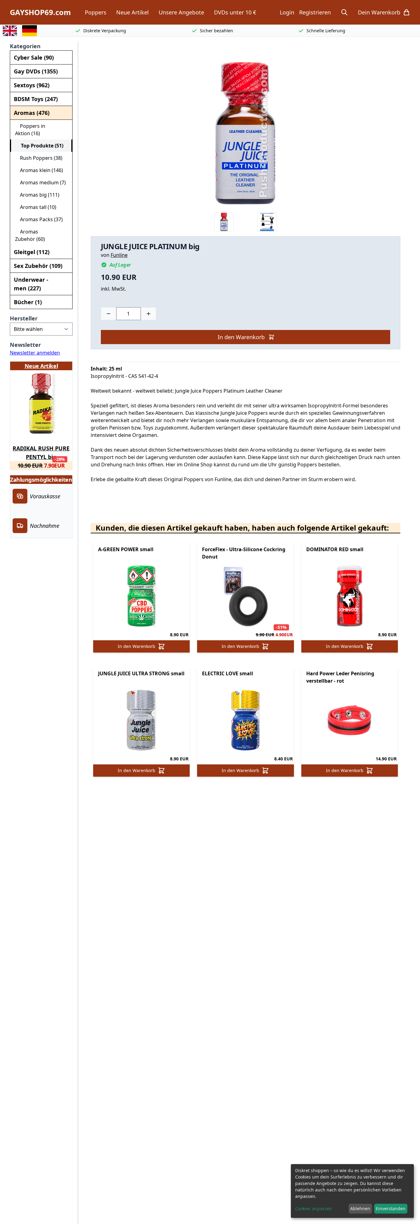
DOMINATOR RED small (334, 549)
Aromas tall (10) (35, 207)
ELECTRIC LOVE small (227, 673)
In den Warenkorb (241, 337)
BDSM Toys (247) (36, 99)
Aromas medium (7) (40, 182)
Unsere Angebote (181, 12)
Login (287, 12)
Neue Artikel (132, 12)
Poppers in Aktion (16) (30, 130)
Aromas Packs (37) (39, 219)
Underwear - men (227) (31, 284)
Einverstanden (391, 1208)
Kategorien (25, 46)
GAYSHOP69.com (40, 12)
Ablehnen (360, 1208)
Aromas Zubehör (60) (30, 235)
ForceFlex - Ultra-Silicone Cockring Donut (243, 553)
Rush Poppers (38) (38, 158)
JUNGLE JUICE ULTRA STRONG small (141, 673)
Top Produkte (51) (39, 145)
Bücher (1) (28, 302)
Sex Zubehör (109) (38, 265)
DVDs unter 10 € (235, 12)
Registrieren (315, 12)
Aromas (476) (32, 112)
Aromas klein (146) (39, 170)
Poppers (95, 12)
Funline (119, 255)
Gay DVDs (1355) (36, 71)
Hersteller (24, 318)
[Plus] (148, 313)
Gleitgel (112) (32, 252)
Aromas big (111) (37, 194)
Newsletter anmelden (35, 352)
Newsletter (25, 344)
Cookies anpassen (313, 1208)
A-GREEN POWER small (125, 549)
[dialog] (352, 1191)
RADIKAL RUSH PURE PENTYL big (41, 452)
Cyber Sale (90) (34, 57)
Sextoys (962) (32, 85)
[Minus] (108, 313)
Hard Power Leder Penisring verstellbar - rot (340, 677)
